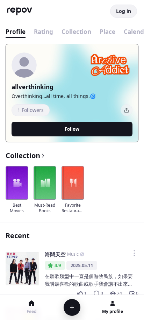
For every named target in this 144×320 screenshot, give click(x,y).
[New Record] (72, 307)
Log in (123, 11)
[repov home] (19, 11)
